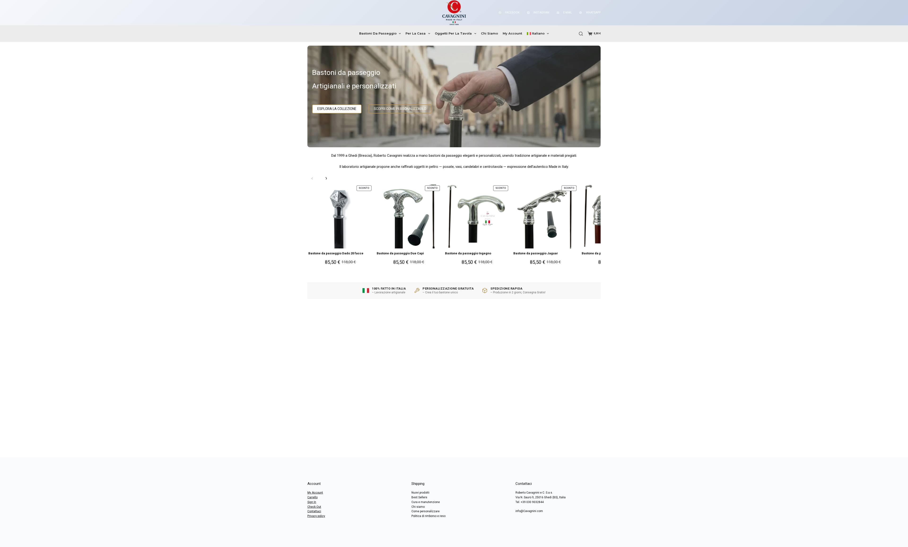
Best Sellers (419, 497)
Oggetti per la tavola (453, 33)
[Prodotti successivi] (326, 178)
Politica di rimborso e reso (428, 516)
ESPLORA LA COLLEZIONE (336, 109)
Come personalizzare (425, 511)
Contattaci (314, 511)
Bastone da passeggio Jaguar (535, 253)
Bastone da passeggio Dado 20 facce (335, 253)
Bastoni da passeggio (378, 33)
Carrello (312, 497)
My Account (512, 33)
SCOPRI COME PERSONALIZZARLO (400, 109)
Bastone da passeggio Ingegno (468, 253)
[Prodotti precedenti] (312, 178)
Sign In (311, 502)
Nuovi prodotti (420, 492)
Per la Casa (416, 33)
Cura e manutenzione (425, 502)
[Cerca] (581, 34)
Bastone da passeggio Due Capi (400, 253)
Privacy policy (316, 516)
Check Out (314, 506)
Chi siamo (489, 33)
